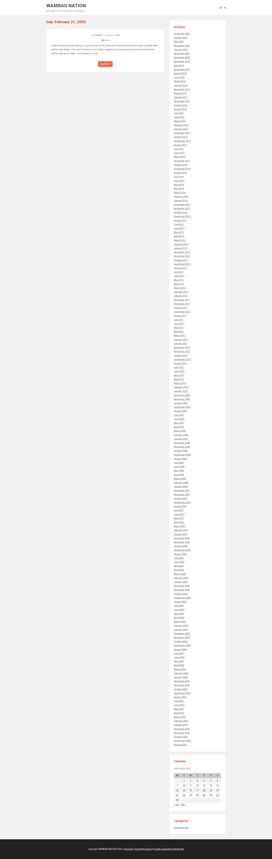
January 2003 (181, 725)
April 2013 (179, 236)
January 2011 (181, 343)
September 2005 (182, 598)
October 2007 (180, 498)
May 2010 (179, 375)
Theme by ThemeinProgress (137, 849)
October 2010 (180, 355)
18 (204, 790)
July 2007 (179, 510)
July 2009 (179, 415)
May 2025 (179, 41)
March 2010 (180, 383)
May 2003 (179, 709)
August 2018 (180, 73)
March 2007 (180, 526)
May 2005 (179, 613)
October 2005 (180, 594)
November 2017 (182, 89)
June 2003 (179, 705)
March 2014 (180, 192)
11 (204, 785)
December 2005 (182, 586)
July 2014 (179, 176)
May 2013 (179, 232)
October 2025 (180, 37)
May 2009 (179, 423)
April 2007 (179, 522)
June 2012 (179, 276)
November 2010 (182, 351)
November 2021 (182, 53)
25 (204, 795)
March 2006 (180, 574)
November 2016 (182, 101)
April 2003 (179, 713)
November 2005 (182, 590)
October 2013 (180, 212)
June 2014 (179, 181)
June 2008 (179, 466)
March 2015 (180, 157)
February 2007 (181, 530)
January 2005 (181, 629)
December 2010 (182, 347)
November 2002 (182, 733)
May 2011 (179, 327)
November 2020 (182, 57)
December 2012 (182, 252)
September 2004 (182, 645)
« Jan (176, 804)
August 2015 (180, 145)
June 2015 (179, 153)
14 (177, 790)
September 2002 (182, 741)
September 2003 (182, 693)
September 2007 (182, 502)
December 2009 (182, 395)
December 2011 (182, 300)
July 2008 (179, 462)
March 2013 (180, 240)
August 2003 (180, 697)
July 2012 (179, 272)
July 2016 (179, 113)
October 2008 (180, 451)
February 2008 (181, 482)
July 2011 (179, 320)
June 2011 (179, 323)
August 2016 (180, 109)
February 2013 (181, 244)
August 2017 (180, 93)
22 (184, 795)
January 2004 (181, 677)
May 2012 (179, 280)
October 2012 (180, 260)
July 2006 (179, 558)
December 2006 (182, 538)
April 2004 (179, 665)
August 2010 (180, 363)
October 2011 (180, 308)
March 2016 (180, 121)
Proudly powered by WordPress (168, 849)
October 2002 (180, 737)
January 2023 (181, 49)
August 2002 (180, 744)
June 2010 (179, 371)
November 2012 (182, 256)
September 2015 (182, 141)
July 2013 (179, 224)
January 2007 (181, 534)
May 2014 (179, 184)
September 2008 (182, 455)
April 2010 (179, 379)
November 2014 (182, 161)
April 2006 (179, 570)
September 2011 (182, 312)
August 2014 (180, 172)
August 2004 (180, 649)
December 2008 (182, 443)
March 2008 (180, 478)
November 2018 (182, 69)
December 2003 (182, 681)
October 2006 (180, 546)
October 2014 (180, 165)
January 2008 (181, 486)
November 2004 (182, 637)
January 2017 (181, 97)
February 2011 (181, 339)
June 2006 (179, 562)
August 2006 (180, 554)
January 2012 (181, 296)
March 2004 (180, 669)
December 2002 (182, 729)
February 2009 (181, 435)
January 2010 (181, 391)
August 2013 (180, 220)
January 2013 (181, 248)
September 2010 (182, 359)
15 (184, 790)
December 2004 (182, 633)
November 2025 (182, 33)
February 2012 (181, 292)
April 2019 (179, 65)
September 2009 (182, 407)
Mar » (183, 804)
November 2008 (182, 447)
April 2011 (179, 331)
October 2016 (180, 105)
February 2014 (181, 196)
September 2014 (182, 169)
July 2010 (179, 367)
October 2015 (180, 137)
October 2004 (180, 641)
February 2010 (181, 387)
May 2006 (179, 566)
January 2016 (181, 129)
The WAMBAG (97, 35)
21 (177, 795)
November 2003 (182, 685)
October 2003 (180, 689)
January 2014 (181, 200)
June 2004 (179, 657)
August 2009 (180, 411)
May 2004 (179, 661)
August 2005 (180, 602)
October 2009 (180, 403)
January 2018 (181, 85)
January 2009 (181, 439)
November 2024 (182, 45)
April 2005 (179, 617)
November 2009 (182, 399)
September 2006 (182, 550)
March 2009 (180, 431)
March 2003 (180, 717)
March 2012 (180, 288)
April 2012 (179, 284)
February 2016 (181, 125)
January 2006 (181, 582)
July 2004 (179, 653)
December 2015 (182, 133)
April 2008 (179, 474)
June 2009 (179, 419)
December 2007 (182, 490)
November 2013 (182, 208)
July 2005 (179, 605)
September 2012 (182, 264)
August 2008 (180, 459)
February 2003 (181, 721)
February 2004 (181, 673)
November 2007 (182, 494)
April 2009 (179, 427)
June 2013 (179, 228)
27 (217, 795)
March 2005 (180, 621)
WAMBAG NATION (66, 7)
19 (211, 790)
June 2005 (179, 610)
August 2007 (180, 506)
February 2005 (181, 625)
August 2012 (180, 268)
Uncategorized (181, 827)
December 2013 (182, 204)
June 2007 (179, 514)
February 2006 (181, 578)
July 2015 (179, 149)
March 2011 (180, 335)
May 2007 (179, 518)
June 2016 (179, 117)
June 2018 (179, 77)
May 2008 (179, 470)
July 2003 (179, 701)
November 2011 (182, 304)
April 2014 (179, 188)
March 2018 (180, 81)
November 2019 (182, 61)
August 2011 (180, 315)
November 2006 (182, 542)
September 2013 (182, 216)
